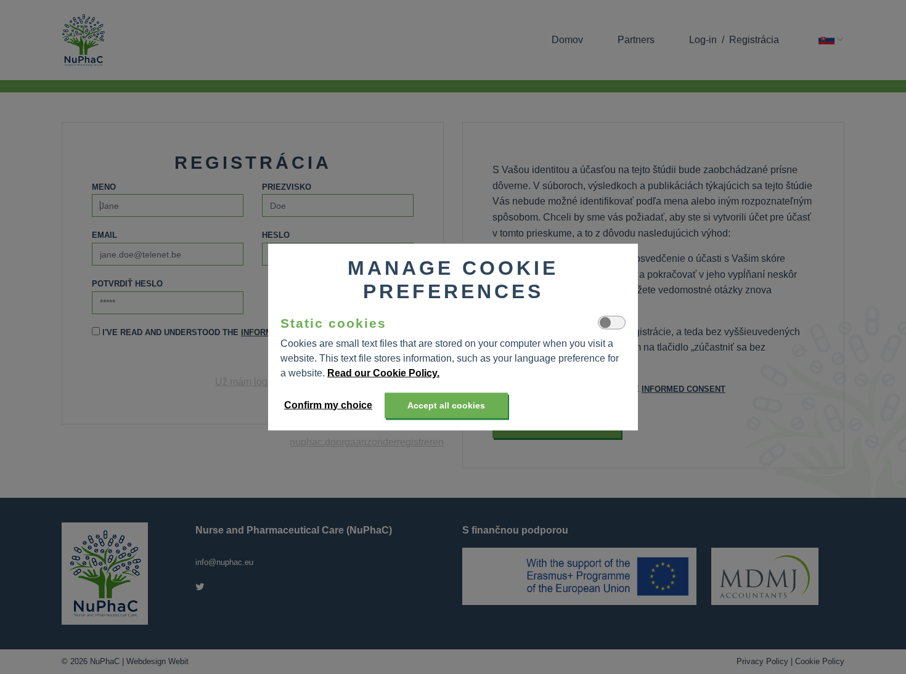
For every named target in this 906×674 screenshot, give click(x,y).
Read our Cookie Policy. (383, 372)
